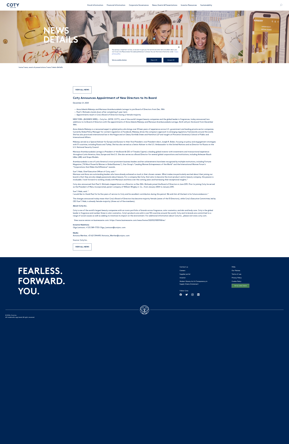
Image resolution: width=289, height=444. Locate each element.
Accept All (171, 60)
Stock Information (95, 5)
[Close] (178, 47)
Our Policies (236, 270)
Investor (183, 278)
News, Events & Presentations (164, 5)
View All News (82, 90)
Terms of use (236, 274)
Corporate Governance (139, 5)
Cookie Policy (236, 281)
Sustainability (206, 5)
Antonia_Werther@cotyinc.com (116, 236)
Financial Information (116, 5)
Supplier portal (185, 274)
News (49, 67)
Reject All (154, 60)
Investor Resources (189, 5)
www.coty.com (199, 216)
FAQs (233, 267)
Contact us (184, 267)
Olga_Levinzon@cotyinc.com (113, 228)
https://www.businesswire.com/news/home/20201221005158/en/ (137, 220)
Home (21, 67)
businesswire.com (101, 220)
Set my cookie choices (240, 285)
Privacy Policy (237, 278)
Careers (182, 270)
